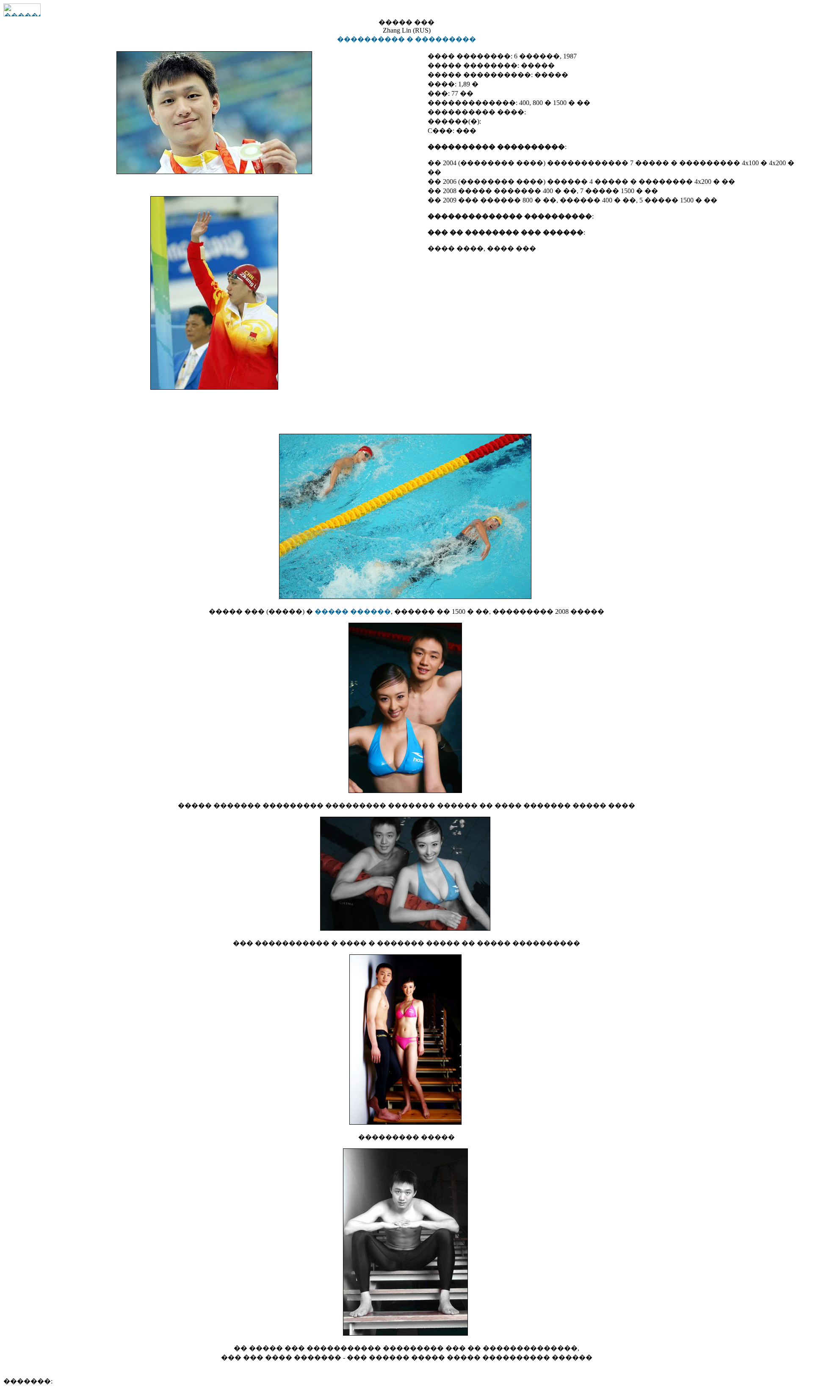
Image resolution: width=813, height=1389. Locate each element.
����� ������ (353, 611)
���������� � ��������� (406, 39)
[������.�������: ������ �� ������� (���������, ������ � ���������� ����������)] (22, 10)
